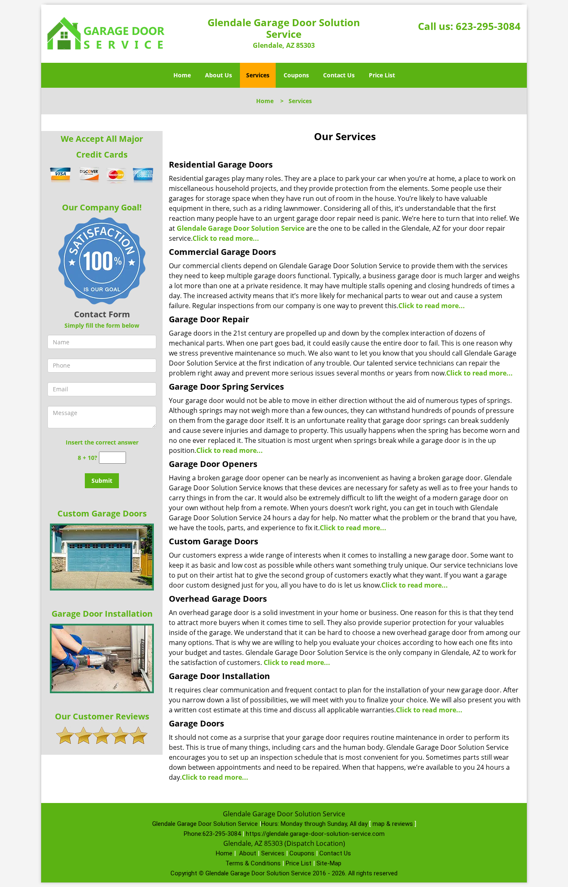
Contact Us (339, 75)
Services (257, 75)
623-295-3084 (488, 26)
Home (182, 75)
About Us (218, 75)
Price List (382, 75)
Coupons (296, 75)
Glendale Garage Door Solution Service (240, 228)
